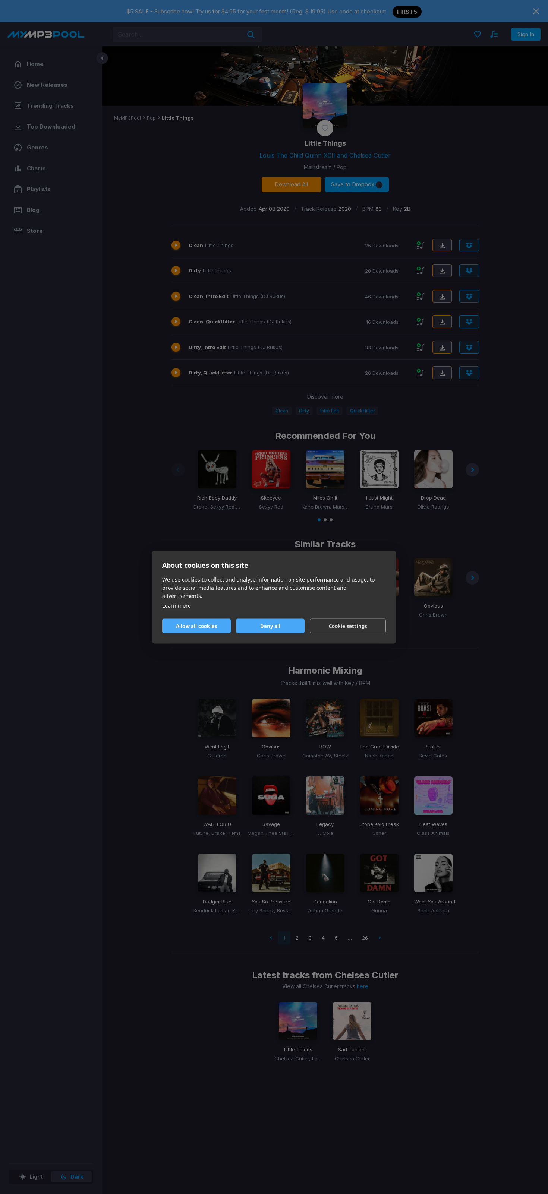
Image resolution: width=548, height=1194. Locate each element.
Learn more (176, 605)
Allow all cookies (196, 626)
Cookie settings (348, 626)
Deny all (270, 626)
